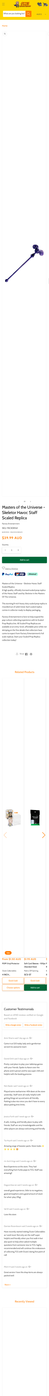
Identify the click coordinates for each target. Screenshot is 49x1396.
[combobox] (17, 14)
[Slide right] (30, 502)
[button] (3, 4)
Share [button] (22, 654)
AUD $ (39, 14)
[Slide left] (19, 502)
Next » (7, 1284)
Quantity (5, 545)
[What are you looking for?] (28, 14)
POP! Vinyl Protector (10, 963)
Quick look (13, 980)
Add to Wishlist (11, 569)
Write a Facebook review (33, 1025)
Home (4, 26)
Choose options (13, 987)
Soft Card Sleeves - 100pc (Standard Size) (35, 965)
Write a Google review (13, 1025)
